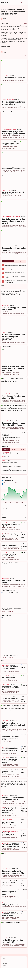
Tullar (7, 720)
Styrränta (9, 141)
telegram (2, 6)
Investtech (4, 965)
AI (6, 332)
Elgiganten (8, 889)
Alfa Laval (8, 843)
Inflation (8, 190)
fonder (7, 364)
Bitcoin (7, 665)
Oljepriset (8, 769)
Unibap (7, 420)
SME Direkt (4, 963)
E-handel (8, 696)
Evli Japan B (8, 734)
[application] (14, 494)
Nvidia (7, 305)
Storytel (7, 552)
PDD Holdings (9, 819)
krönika (3, 332)
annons (3, 734)
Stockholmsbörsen (10, 99)
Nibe (7, 937)
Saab (7, 795)
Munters (8, 868)
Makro (14, 129)
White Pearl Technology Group (12, 831)
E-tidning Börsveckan (6, 657)
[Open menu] (25, 2)
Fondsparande (13, 364)
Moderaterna (9, 543)
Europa (7, 533)
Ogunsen (9, 245)
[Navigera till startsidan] (4, 2)
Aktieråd (8, 393)
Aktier (7, 75)
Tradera (7, 522)
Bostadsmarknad (16, 216)
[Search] (21, 2)
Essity (7, 578)
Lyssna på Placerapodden (7, 611)
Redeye (3, 961)
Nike (7, 912)
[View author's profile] (26, 18)
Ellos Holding (8, 675)
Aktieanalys (4, 245)
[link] (14, 70)
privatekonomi (9, 129)
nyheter (3, 75)
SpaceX (7, 684)
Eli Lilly (7, 747)
